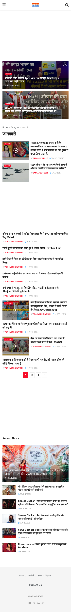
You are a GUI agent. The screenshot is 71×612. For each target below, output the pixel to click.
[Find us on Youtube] (30, 603)
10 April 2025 (32, 368)
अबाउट (21, 575)
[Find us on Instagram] (43, 603)
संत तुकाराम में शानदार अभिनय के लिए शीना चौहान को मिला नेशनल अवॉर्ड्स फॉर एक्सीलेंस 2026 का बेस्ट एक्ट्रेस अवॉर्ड (35, 472)
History (9, 103)
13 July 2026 (11, 478)
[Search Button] (67, 5)
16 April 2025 (32, 267)
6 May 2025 (56, 173)
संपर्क (40, 575)
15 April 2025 (60, 314)
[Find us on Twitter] (34, 603)
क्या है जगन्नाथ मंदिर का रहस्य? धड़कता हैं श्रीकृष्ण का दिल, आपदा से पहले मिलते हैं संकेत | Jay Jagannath (49, 306)
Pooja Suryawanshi (14, 242)
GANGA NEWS (36, 596)
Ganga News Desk (40, 173)
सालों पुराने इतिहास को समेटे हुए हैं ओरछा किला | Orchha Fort (31, 248)
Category (15, 127)
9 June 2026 (25, 523)
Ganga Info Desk (40, 158)
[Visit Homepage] (35, 5)
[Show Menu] (4, 5)
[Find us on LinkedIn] (38, 603)
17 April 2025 (32, 253)
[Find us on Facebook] (26, 603)
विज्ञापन (48, 575)
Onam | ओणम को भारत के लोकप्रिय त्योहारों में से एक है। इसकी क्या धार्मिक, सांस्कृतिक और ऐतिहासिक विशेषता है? (31, 109)
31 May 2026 (25, 537)
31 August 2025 (57, 158)
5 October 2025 (13, 85)
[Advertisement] (35, 34)
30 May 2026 (25, 552)
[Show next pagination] (44, 375)
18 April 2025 (32, 242)
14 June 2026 (25, 509)
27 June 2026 (25, 494)
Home (5, 127)
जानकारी (8, 74)
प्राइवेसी (31, 575)
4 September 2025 (14, 115)
